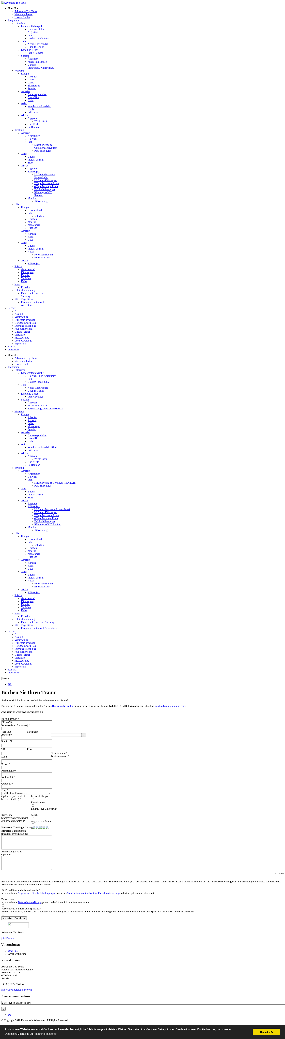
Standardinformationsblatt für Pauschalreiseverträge (94, 893)
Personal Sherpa (39, 796)
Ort (3, 748)
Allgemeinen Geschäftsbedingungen (37, 893)
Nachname (32, 731)
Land (4, 756)
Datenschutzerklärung (29, 902)
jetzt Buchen (7, 938)
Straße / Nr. (7, 741)
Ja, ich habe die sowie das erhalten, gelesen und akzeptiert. (78, 893)
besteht (34, 815)
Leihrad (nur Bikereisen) (44, 808)
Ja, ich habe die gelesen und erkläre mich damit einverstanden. (45, 902)
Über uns (12, 951)
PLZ (29, 748)
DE (10, 684)
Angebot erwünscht (41, 821)
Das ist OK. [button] (266, 1032)
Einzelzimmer (38, 802)
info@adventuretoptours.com (170, 706)
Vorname (6, 731)
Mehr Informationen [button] (46, 1033)
